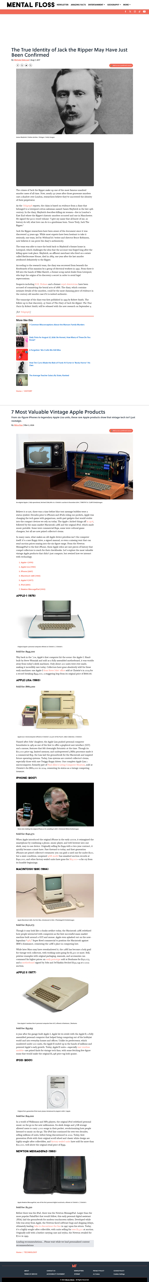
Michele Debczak (21, 60)
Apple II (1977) (27, 580)
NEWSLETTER (62, 4)
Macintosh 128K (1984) (30, 575)
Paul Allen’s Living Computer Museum (66, 764)
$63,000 (73, 859)
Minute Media (69, 1280)
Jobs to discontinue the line (47, 1226)
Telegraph (27, 205)
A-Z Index (96, 1274)
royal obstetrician (69, 284)
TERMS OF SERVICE (30, 1274)
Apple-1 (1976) (27, 562)
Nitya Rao (18, 425)
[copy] (30, 65)
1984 (29, 940)
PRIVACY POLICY (98, 1271)
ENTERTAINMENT (95, 4)
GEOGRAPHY (113, 4)
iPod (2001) (25, 584)
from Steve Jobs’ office (54, 670)
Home (19, 391)
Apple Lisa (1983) (28, 566)
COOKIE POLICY (119, 1271)
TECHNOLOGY (30, 1252)
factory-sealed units (60, 1141)
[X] (130, 11)
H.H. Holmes (41, 284)
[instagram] (135, 11)
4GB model (53, 856)
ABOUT (26, 1271)
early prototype (53, 959)
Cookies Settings (119, 1274)
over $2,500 (77, 1229)
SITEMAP (77, 1274)
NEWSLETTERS (79, 1271)
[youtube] (144, 11)
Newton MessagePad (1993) (33, 589)
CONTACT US (51, 1271)
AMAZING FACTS (78, 4)
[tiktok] (139, 11)
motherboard (28, 962)
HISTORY (28, 391)
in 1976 (90, 521)
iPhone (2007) (27, 571)
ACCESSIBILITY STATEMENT (56, 1274)
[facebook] (125, 11)
